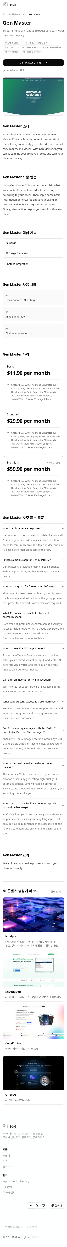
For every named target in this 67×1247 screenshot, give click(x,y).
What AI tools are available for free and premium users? (26, 615)
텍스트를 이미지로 (31, 52)
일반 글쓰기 (10, 47)
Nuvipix (10, 936)
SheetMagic (13, 991)
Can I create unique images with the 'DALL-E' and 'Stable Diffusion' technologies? (29, 730)
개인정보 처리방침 (13, 1226)
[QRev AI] (33, 1073)
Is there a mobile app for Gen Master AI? (27, 559)
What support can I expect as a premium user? (30, 701)
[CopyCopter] (33, 1021)
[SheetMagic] (33, 970)
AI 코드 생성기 (11, 52)
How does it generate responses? (22, 528)
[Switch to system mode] (43, 1205)
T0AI (14, 1237)
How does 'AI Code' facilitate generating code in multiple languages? (29, 805)
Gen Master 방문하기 (31, 62)
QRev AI (10, 1095)
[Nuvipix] (33, 914)
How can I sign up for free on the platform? (28, 586)
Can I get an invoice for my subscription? (27, 679)
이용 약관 (32, 1226)
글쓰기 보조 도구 (28, 47)
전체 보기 (56, 891)
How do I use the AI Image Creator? (24, 648)
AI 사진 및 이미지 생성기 (36, 42)
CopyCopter (13, 1043)
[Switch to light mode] (31, 1205)
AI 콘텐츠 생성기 (17, 14)
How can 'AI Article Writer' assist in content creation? (28, 765)
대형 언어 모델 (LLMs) (51, 47)
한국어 (58, 1205)
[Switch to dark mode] (37, 1205)
